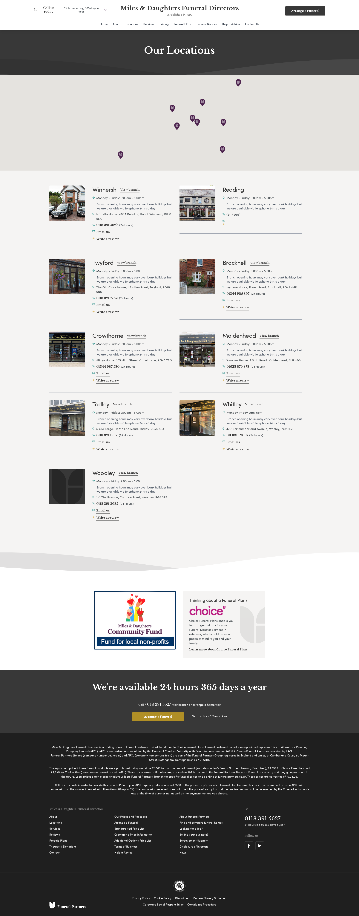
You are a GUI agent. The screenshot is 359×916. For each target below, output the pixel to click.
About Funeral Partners (194, 816)
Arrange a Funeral (158, 716)
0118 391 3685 (107, 504)
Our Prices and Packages (130, 816)
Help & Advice (231, 24)
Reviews (54, 834)
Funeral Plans (182, 24)
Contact (54, 852)
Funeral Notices (207, 24)
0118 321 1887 (106, 435)
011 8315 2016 (237, 435)
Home (104, 24)
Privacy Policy (141, 898)
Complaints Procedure (201, 904)
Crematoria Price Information (133, 834)
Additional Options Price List (132, 840)
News (183, 852)
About (116, 24)
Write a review (107, 239)
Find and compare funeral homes (201, 822)
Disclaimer (182, 898)
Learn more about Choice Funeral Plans (218, 649)
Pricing (164, 24)
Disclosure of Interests (194, 846)
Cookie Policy (162, 898)
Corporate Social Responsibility (163, 904)
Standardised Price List (129, 828)
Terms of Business (125, 846)
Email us (103, 232)
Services (148, 24)
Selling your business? (194, 834)
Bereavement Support (194, 840)
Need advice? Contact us (209, 716)
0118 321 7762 (107, 298)
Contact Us (252, 24)
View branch (129, 189)
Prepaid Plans (58, 840)
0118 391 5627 (107, 225)
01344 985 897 (237, 293)
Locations (132, 24)
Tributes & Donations (62, 846)
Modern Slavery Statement (210, 898)
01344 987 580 (107, 366)
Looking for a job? (191, 828)
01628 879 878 (237, 366)
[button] (197, 122)
